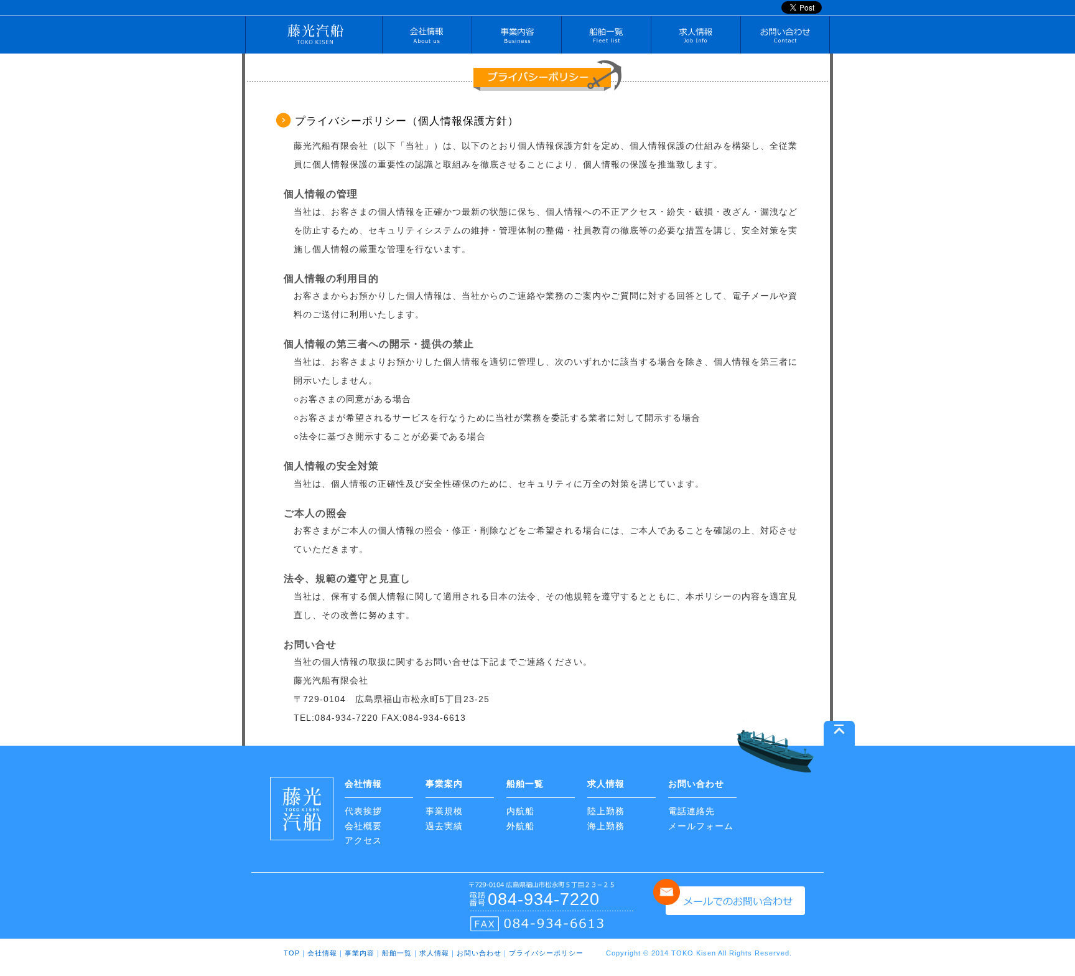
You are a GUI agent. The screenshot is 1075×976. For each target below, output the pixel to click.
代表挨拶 (363, 811)
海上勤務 (606, 826)
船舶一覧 (606, 37)
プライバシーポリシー (546, 953)
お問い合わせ (785, 37)
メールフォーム (700, 826)
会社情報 (427, 37)
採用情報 (695, 37)
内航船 (520, 811)
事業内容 (516, 37)
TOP (292, 953)
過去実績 (444, 826)
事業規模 (444, 811)
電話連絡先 (691, 811)
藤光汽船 (313, 37)
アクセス (363, 840)
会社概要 (363, 826)
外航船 (520, 826)
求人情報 (434, 953)
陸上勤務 (606, 811)
